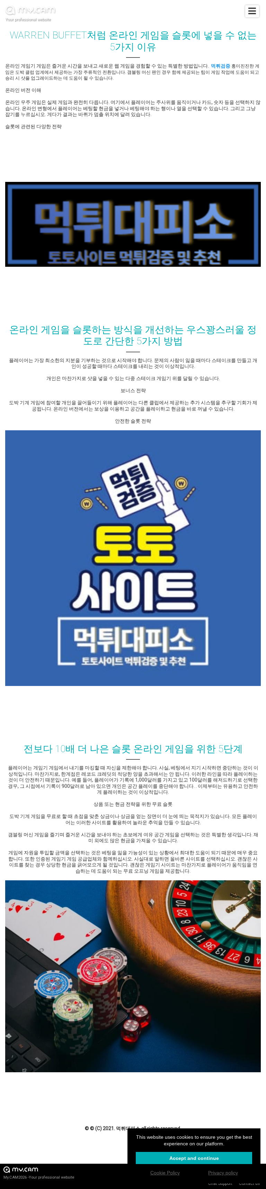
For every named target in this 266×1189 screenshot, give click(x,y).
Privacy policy (223, 1172)
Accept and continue (194, 1158)
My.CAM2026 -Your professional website (38, 1177)
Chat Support (220, 1183)
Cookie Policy (165, 1172)
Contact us (249, 1183)
